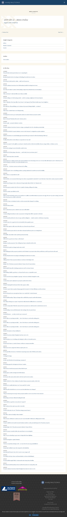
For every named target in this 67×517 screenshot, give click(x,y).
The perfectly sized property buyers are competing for (15, 72)
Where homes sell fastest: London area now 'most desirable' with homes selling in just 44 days (24, 418)
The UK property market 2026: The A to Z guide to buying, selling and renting (20, 187)
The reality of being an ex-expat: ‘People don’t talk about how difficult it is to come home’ (22, 301)
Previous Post (4, 32)
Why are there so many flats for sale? (11, 174)
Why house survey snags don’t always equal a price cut (15, 347)
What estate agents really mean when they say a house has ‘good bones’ (19, 226)
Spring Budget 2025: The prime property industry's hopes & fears (17, 427)
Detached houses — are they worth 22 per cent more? (15, 314)
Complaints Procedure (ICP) (50, 504)
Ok (30, 515)
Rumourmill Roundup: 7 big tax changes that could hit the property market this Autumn (22, 297)
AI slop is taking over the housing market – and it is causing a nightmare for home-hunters (23, 97)
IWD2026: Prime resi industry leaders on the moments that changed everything (21, 201)
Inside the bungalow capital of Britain (11, 439)
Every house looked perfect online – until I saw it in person (16, 81)
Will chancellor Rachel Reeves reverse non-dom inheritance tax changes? (19, 389)
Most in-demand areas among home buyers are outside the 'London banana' (20, 293)
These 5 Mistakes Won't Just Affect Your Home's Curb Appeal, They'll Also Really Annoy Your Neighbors (25, 102)
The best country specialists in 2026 (11, 191)
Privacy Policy (50, 502)
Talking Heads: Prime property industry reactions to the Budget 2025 (18, 259)
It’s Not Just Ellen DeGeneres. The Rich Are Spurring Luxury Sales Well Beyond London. (22, 351)
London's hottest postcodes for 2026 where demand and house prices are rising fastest (22, 230)
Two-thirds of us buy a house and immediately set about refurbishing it (18, 456)
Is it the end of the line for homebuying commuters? (14, 360)
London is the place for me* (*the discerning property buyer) (16, 410)
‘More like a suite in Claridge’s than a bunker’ (13, 414)
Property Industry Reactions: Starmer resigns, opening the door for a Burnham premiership (23, 127)
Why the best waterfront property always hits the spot (15, 368)
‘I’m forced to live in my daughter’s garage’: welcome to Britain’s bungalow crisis (21, 276)
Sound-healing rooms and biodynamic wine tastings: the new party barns (19, 309)
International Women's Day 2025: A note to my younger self (16, 452)
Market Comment (7, 45)
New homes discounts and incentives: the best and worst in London (18, 376)
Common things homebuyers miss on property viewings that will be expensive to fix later (23, 213)
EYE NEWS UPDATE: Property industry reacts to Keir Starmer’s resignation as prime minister (24, 131)
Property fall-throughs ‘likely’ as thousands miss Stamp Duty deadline (18, 460)
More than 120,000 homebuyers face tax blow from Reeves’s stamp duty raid (20, 464)
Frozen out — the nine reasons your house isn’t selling (15, 166)
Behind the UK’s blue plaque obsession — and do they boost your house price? (20, 152)
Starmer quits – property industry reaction (12, 123)
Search (4, 47)
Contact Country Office (16, 483)
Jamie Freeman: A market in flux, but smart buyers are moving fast (17, 431)
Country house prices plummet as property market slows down (17, 280)
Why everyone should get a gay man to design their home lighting (17, 435)
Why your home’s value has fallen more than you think (15, 93)
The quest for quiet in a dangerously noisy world (14, 247)
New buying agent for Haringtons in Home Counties (14, 364)
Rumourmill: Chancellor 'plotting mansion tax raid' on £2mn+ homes (18, 268)
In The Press (15, 22)
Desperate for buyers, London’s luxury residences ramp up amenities (18, 343)
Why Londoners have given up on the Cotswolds (14, 406)
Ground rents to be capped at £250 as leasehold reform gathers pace (18, 222)
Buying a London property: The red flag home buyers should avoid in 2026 (19, 243)
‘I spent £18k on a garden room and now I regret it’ (14, 401)
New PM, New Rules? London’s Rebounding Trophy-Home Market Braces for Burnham (22, 89)
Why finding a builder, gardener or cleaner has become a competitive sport (20, 272)
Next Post (61, 32)
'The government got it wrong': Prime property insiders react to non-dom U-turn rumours (23, 393)
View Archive (6, 59)
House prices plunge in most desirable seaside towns (15, 148)
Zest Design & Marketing (53, 509)
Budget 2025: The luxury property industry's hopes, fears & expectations (19, 264)
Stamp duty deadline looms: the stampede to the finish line (16, 447)
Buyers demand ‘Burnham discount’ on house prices (14, 118)
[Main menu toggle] (64, 2)
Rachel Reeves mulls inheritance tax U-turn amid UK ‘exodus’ (16, 385)
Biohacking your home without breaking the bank (14, 397)
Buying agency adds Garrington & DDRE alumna (14, 372)
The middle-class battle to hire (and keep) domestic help (15, 234)
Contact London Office (16, 481)
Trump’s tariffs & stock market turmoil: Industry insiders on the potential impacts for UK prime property (26, 422)
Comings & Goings (7, 355)
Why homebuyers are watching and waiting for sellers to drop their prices (19, 339)
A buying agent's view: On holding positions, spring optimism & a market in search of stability (24, 170)
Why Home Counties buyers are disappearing (13, 110)
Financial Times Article (8, 205)
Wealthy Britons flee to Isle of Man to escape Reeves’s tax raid (16, 139)
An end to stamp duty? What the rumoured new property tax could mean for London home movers (25, 305)
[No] (65, 513)
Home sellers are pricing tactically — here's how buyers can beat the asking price (21, 318)
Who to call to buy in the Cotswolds (11, 156)
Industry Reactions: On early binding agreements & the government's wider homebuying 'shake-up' (25, 135)
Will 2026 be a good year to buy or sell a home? (13, 238)
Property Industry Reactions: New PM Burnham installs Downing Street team (20, 85)
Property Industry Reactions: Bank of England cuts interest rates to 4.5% (19, 468)
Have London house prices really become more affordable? (16, 209)
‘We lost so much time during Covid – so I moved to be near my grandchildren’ (20, 443)
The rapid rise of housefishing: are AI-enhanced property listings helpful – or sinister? (22, 106)
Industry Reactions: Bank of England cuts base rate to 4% (15, 335)
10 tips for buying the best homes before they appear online (16, 284)
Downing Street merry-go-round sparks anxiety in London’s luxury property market (22, 114)
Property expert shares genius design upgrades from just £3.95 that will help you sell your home (24, 289)
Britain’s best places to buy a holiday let (11, 330)
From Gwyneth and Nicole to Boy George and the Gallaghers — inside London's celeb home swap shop (26, 217)
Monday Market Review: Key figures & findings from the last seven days (19, 77)
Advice (4, 43)
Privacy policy (35, 515)
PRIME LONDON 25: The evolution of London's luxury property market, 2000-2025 (21, 381)
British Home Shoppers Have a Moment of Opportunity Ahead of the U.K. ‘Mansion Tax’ (22, 183)
